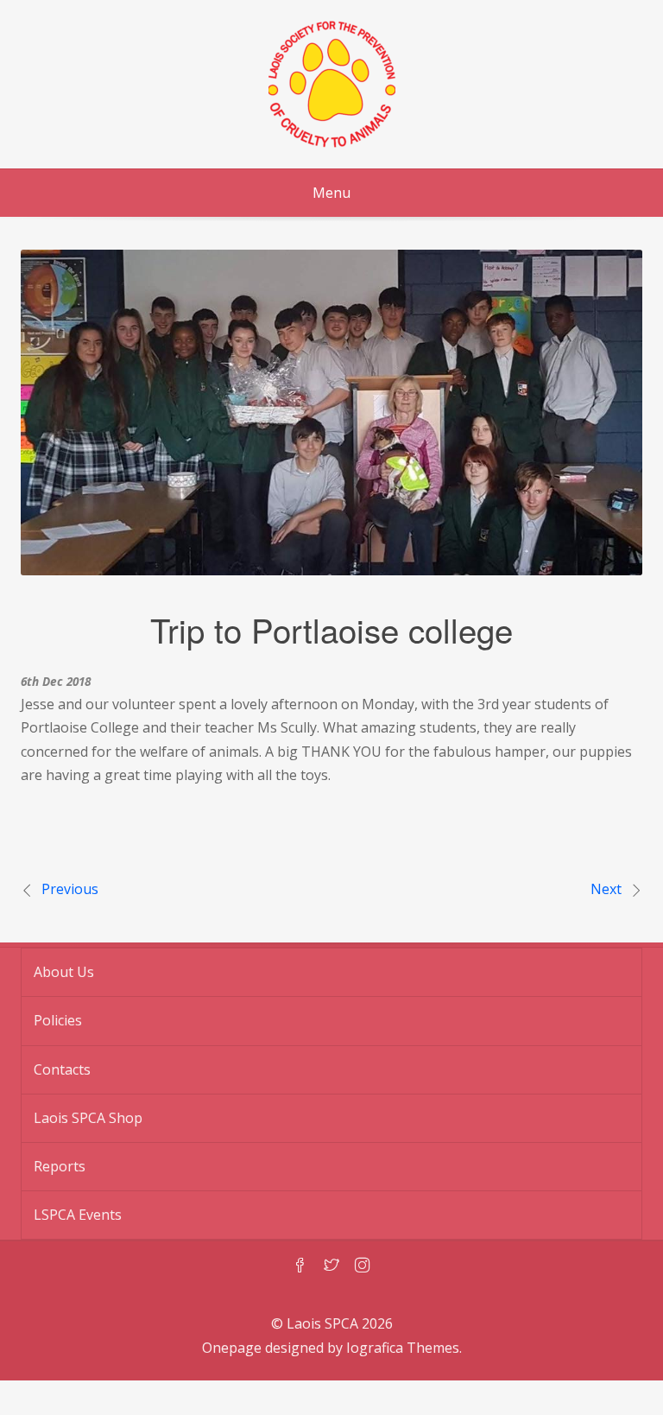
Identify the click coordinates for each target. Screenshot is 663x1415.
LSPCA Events (78, 1214)
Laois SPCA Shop (88, 1117)
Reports (59, 1166)
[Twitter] (331, 1266)
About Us (64, 971)
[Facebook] (300, 1266)
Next (606, 888)
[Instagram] (362, 1266)
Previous (69, 888)
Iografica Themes (402, 1347)
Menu (331, 192)
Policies (58, 1020)
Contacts (62, 1069)
